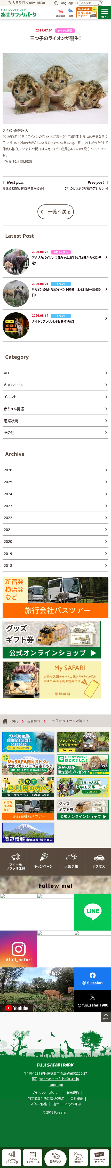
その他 (9, 432)
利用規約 (73, 1093)
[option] (28, 742)
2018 (8, 565)
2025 (8, 481)
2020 (8, 541)
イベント (10, 396)
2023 (8, 505)
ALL (7, 372)
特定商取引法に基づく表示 (46, 1099)
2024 (8, 493)
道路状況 (11, 420)
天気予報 (69, 862)
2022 (8, 517)
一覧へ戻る (59, 212)
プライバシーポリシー (46, 1093)
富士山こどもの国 (65, 1104)
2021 (8, 529)
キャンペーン (13, 384)
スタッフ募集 (38, 1104)
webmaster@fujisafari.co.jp (59, 1079)
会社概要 (76, 1099)
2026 (8, 469)
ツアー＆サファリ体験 (14, 862)
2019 (8, 553)
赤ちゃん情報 (14, 408)
